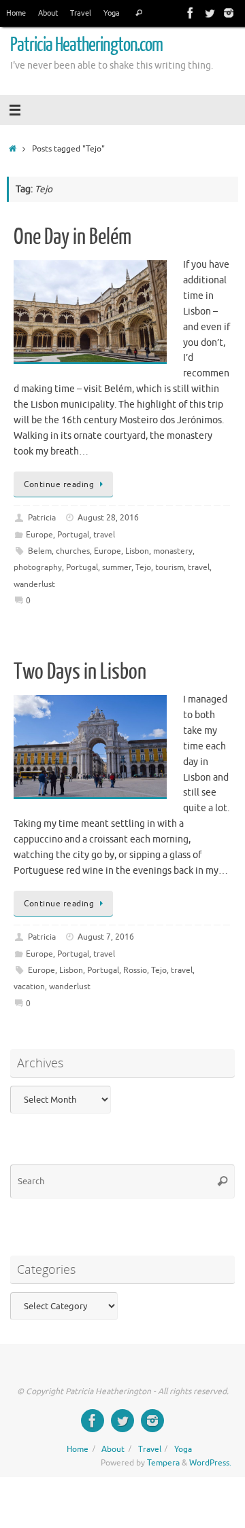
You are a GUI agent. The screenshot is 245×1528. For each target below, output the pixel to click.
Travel (80, 13)
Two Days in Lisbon (80, 672)
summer (116, 567)
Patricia (42, 517)
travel (104, 534)
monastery (173, 551)
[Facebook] (190, 12)
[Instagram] (228, 12)
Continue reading (59, 484)
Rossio (135, 970)
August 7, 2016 (106, 936)
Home (16, 13)
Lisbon (137, 551)
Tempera (163, 1462)
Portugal (73, 534)
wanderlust (34, 584)
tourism (169, 567)
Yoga (111, 13)
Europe (39, 534)
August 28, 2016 (108, 517)
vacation (29, 986)
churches (73, 551)
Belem (40, 551)
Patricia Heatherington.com (86, 45)
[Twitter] (209, 12)
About (48, 13)
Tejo (143, 567)
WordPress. (210, 1462)
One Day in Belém (72, 237)
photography (38, 567)
